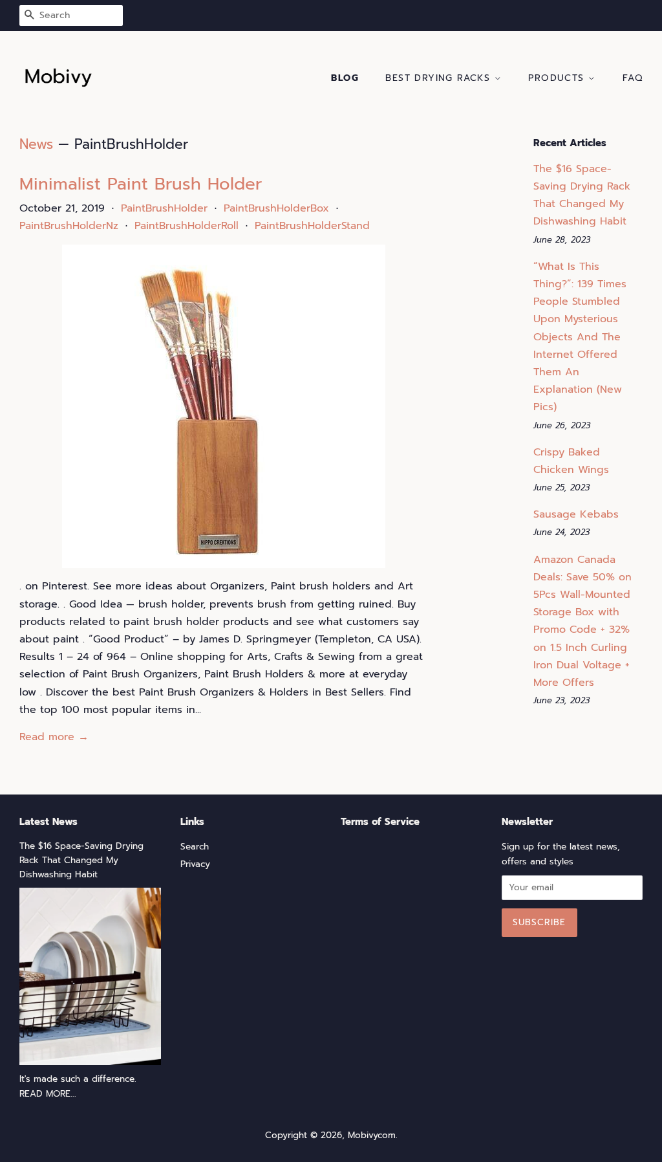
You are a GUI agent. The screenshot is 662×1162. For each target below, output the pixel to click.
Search (194, 846)
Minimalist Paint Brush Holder (140, 184)
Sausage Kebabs (576, 514)
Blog (345, 78)
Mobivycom (372, 1135)
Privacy (195, 864)
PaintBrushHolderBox (276, 208)
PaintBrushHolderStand (312, 226)
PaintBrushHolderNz (68, 226)
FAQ (633, 78)
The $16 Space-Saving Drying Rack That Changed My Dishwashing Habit (81, 860)
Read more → (54, 737)
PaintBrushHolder (164, 208)
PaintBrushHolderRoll (186, 226)
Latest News (48, 822)
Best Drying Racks (439, 78)
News (36, 144)
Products (558, 78)
